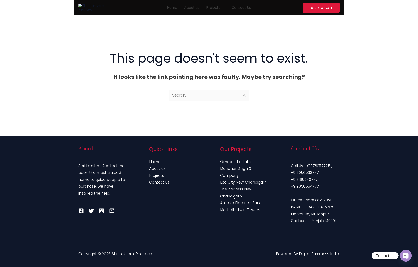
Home (172, 7)
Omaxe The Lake (235, 161)
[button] (222, 7)
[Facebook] (81, 211)
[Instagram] (101, 211)
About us (191, 7)
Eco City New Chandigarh (243, 182)
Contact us (159, 182)
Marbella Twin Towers (240, 210)
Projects (213, 7)
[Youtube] (112, 211)
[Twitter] (91, 211)
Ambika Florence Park (240, 203)
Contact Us (241, 7)
